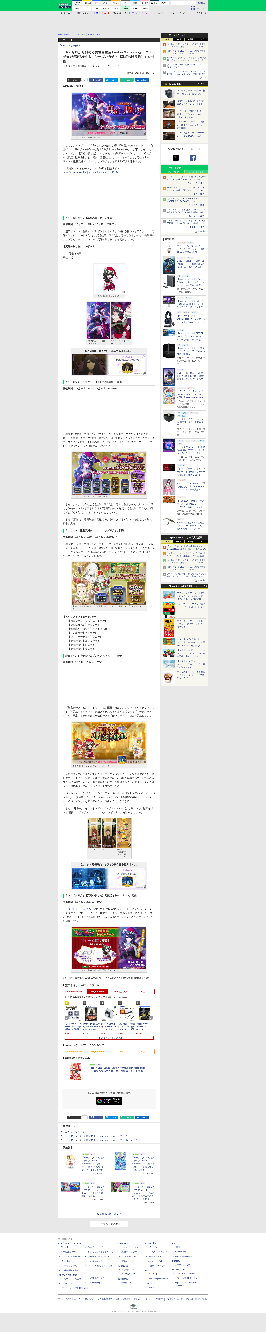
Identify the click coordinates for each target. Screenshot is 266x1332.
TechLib (151, 1287)
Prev (67, 1017)
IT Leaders (65, 1261)
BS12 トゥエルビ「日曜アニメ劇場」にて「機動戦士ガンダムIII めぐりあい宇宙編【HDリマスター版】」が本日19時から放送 (187, 74)
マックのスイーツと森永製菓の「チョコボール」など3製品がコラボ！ (191, 675)
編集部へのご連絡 (123, 1299)
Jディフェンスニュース (158, 1252)
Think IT (64, 1247)
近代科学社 (123, 1279)
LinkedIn (144, 80)
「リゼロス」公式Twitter (78, 909)
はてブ (113, 80)
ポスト (75, 80)
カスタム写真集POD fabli (186, 1278)
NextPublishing (94, 1283)
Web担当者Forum (68, 1252)
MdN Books (153, 1274)
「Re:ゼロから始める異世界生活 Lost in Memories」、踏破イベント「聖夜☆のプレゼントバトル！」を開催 (93, 1163)
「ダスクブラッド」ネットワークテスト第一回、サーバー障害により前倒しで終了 (191, 471)
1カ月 (202, 39)
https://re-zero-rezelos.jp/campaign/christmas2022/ (90, 172)
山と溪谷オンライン (129, 1270)
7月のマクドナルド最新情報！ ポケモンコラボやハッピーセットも (188, 587)
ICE (173, 1243)
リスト (84, 80)
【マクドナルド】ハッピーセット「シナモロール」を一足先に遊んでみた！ (191, 664)
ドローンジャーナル (69, 1266)
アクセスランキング (178, 35)
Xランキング (175, 168)
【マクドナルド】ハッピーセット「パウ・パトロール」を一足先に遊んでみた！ (191, 653)
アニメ (144, 991)
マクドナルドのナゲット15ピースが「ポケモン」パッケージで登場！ (191, 624)
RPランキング (173, 172)
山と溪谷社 (123, 1266)
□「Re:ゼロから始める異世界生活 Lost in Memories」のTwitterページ (99, 1140)
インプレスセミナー (96, 1261)
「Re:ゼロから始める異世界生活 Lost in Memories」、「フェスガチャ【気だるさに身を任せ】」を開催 (143, 1192)
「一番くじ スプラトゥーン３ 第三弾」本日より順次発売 (190, 422)
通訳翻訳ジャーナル (156, 1256)
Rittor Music (123, 1243)
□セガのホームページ (72, 1132)
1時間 (167, 39)
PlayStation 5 (98, 991)
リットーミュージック (130, 1247)
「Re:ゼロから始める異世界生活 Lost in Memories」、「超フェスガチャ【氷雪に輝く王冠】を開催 (143, 1163)
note (129, 80)
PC (126, 13)
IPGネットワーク (179, 1270)
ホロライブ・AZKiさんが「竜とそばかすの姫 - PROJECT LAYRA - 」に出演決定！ (191, 486)
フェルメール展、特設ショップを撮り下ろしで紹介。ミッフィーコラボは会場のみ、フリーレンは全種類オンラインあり (186, 576)
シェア (98, 80)
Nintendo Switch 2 (74, 991)
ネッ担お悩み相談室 (69, 1270)
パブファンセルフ (182, 1265)
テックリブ (150, 1283)
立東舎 (124, 1261)
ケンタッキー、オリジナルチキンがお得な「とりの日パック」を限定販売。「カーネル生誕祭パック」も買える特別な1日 (186, 555)
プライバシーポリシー (143, 1299)
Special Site (175, 84)
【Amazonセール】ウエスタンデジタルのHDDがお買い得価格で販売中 (191, 351)
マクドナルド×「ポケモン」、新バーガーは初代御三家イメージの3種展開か (191, 642)
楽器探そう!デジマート (130, 1252)
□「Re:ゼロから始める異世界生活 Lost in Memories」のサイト (95, 1136)
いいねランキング (196, 172)
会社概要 (159, 1299)
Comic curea (180, 1252)
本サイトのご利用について (69, 1299)
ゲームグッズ (120, 991)
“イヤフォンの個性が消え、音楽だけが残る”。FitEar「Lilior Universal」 (190, 114)
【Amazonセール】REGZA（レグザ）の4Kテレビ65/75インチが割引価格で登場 (191, 336)
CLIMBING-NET (128, 1274)
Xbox (120, 1051)
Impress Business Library (98, 1256)
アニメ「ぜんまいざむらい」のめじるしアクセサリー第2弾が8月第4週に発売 (191, 249)
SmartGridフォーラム (96, 1247)
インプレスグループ (174, 1299)
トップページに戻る (109, 1224)
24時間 (179, 39)
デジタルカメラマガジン (71, 1279)
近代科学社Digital (128, 1283)
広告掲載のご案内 (105, 1299)
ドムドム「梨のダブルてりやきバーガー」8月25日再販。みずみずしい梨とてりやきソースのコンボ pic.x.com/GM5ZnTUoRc (186, 223)
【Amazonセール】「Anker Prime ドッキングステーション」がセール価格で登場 (191, 282)
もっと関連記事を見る (107, 1213)
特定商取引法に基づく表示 (197, 1299)
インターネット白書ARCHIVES (74, 1288)
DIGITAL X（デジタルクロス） (100, 1266)
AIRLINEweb (153, 1247)
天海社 (178, 1247)
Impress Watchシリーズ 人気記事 (185, 537)
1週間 (190, 39)
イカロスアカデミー (156, 1266)
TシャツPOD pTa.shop (185, 1273)
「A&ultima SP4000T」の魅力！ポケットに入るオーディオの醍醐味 (191, 124)
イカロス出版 (150, 1243)
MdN (147, 1270)
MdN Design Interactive (158, 1279)
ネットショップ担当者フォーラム (101, 1252)
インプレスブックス (96, 1278)
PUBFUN (176, 1261)
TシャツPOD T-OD (129, 1256)
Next (151, 1017)
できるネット (67, 1283)
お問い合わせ (89, 1299)
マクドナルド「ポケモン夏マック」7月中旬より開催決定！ (191, 606)
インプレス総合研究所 (70, 1256)
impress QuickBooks (183, 1256)
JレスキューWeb (155, 1261)
